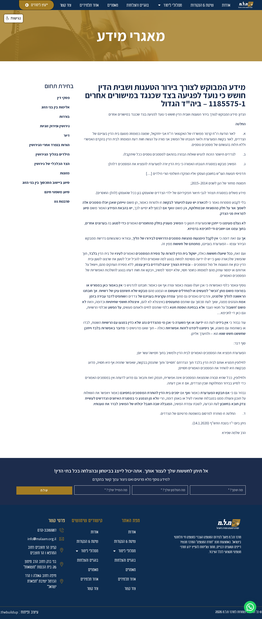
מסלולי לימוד (172, 5)
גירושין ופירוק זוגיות (55, 126)
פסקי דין (63, 97)
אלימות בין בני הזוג (55, 107)
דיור (67, 135)
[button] (250, 607)
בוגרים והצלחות (137, 5)
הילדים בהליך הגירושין (53, 154)
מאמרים (112, 5)
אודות (226, 5)
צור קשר (65, 5)
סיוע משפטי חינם (57, 192)
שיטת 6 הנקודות (202, 5)
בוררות (64, 116)
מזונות (65, 173)
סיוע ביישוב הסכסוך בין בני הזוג (46, 182)
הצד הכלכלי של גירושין (52, 163)
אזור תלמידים (89, 5)
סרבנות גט (62, 201)
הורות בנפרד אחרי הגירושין (49, 144)
